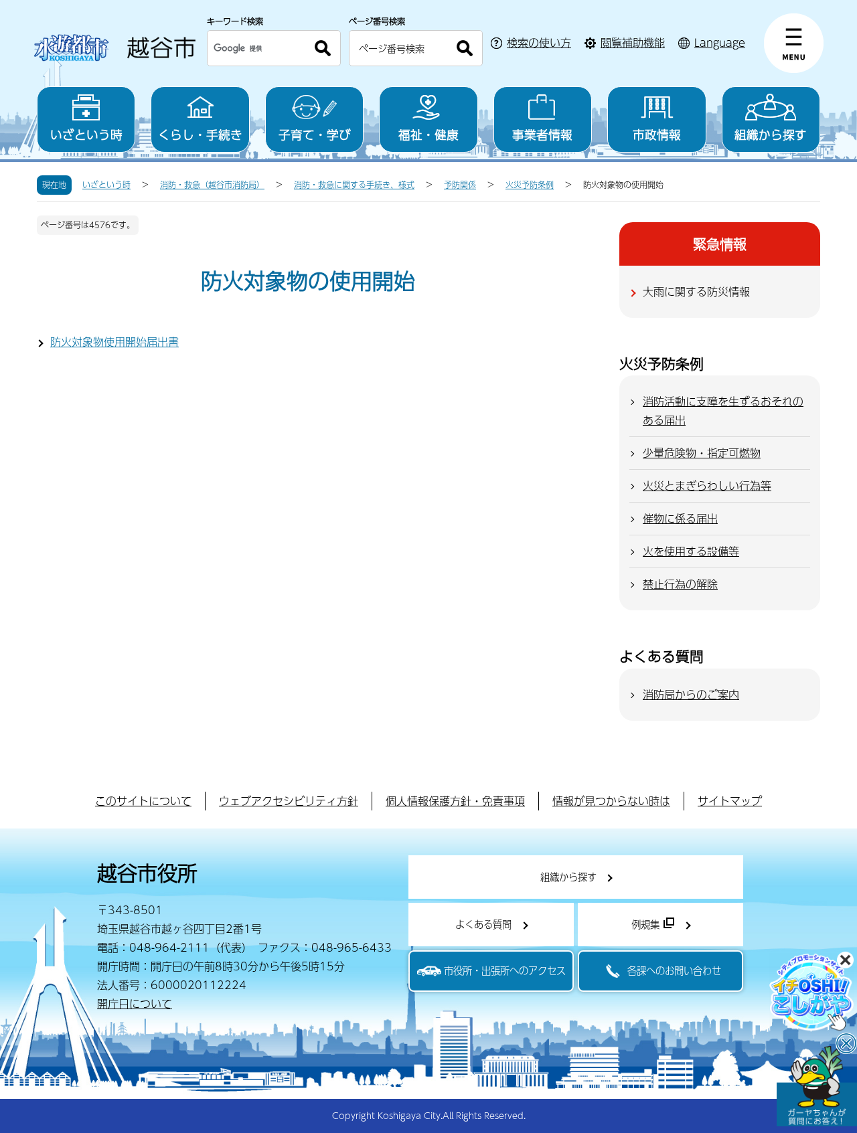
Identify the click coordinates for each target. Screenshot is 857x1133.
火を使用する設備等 (691, 551)
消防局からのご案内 (691, 694)
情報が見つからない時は (611, 800)
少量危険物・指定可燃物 (702, 452)
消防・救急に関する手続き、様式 (354, 185)
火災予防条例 (529, 185)
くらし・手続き (200, 134)
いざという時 (86, 134)
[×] (817, 1086)
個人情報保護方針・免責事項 (455, 800)
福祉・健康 (428, 134)
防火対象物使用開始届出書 (114, 341)
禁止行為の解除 (680, 584)
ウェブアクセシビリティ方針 (288, 800)
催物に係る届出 (680, 518)
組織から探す (770, 134)
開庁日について (134, 1003)
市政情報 (657, 134)
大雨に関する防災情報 (696, 291)
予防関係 (460, 185)
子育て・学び (315, 134)
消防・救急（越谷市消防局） (212, 185)
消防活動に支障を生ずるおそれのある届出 (723, 410)
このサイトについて (143, 800)
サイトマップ (730, 800)
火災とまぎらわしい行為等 (707, 485)
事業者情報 (542, 134)
